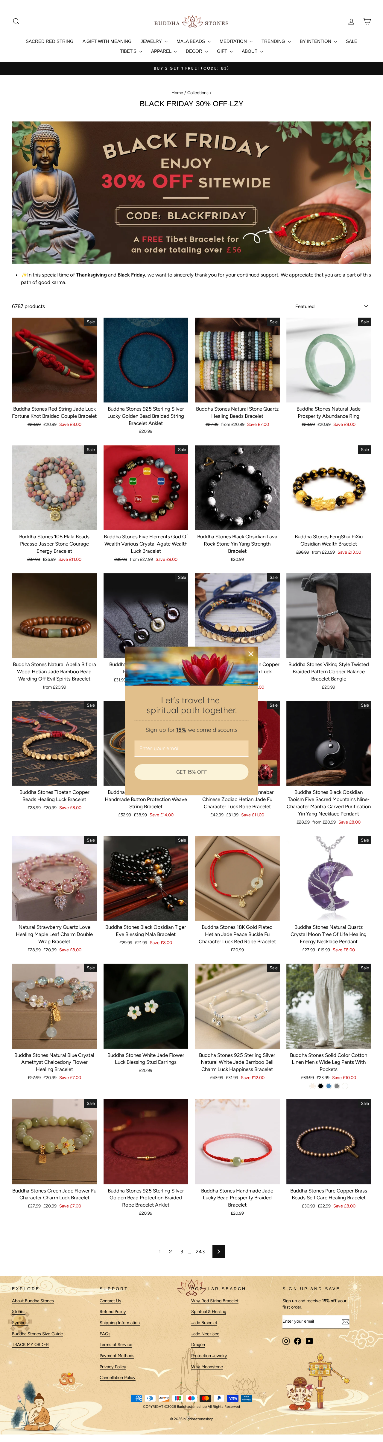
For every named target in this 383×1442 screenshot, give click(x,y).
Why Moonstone (207, 1366)
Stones (18, 1312)
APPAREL (161, 51)
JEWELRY (152, 41)
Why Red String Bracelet (214, 1300)
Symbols (20, 1322)
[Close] (251, 654)
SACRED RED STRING (50, 41)
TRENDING (274, 41)
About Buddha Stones (33, 1300)
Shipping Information (120, 1322)
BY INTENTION (316, 41)
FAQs (105, 1333)
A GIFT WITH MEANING (107, 41)
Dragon (198, 1345)
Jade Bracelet (204, 1322)
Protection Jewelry (209, 1355)
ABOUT (250, 51)
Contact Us (110, 1300)
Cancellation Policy (118, 1378)
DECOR (194, 51)
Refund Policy (113, 1312)
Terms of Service (116, 1345)
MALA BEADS (191, 41)
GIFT (222, 51)
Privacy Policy (113, 1366)
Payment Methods (117, 1355)
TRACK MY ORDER (30, 1345)
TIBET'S (129, 51)
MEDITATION (234, 41)
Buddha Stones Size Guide (37, 1333)
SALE (351, 41)
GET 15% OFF (191, 772)
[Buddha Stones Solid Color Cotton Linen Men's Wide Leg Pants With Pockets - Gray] (337, 1086)
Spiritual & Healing (208, 1312)
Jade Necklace (205, 1333)
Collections (198, 92)
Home (177, 92)
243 (200, 1252)
